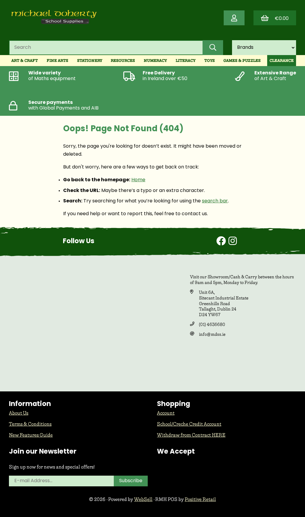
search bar (215, 201)
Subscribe (130, 481)
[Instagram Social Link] (232, 242)
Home (138, 180)
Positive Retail (200, 499)
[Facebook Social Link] (222, 242)
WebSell (143, 499)
